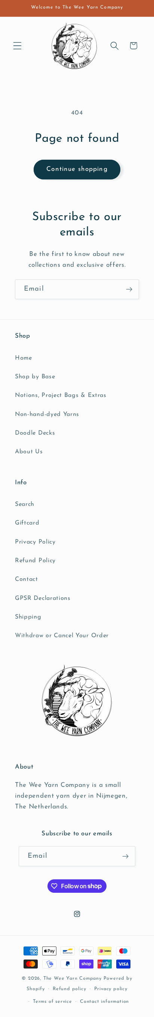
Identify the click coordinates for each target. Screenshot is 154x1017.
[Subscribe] (129, 289)
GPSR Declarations (43, 598)
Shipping (28, 617)
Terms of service (52, 1001)
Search (24, 504)
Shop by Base (35, 377)
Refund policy (69, 989)
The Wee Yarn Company (72, 978)
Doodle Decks (35, 433)
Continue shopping (77, 169)
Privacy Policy (35, 542)
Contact (26, 579)
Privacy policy (110, 989)
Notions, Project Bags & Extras (61, 395)
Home (23, 358)
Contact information (104, 1001)
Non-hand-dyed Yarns (47, 414)
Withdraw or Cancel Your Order (62, 636)
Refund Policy (35, 561)
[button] (17, 45)
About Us (29, 452)
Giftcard (27, 523)
